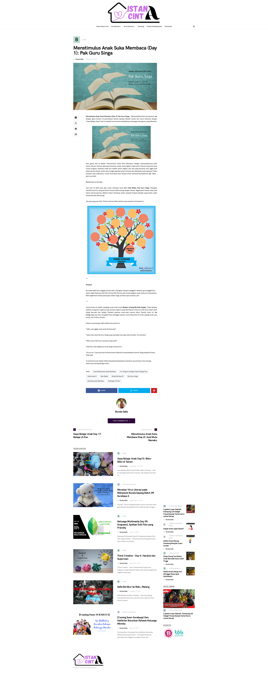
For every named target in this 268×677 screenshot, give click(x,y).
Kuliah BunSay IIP (117, 376)
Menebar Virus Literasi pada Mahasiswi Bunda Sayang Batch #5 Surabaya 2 (135, 493)
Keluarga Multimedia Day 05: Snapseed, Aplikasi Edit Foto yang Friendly (135, 524)
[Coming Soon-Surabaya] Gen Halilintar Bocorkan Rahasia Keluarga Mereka (137, 620)
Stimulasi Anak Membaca (96, 381)
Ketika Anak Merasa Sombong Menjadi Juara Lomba (172, 543)
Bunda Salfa (79, 59)
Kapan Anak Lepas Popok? (173, 529)
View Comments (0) (120, 421)
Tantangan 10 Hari (114, 381)
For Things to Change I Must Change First (133, 371)
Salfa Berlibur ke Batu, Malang (133, 586)
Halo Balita (104, 376)
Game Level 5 (92, 376)
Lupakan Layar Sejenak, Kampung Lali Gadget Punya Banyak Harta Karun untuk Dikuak (173, 513)
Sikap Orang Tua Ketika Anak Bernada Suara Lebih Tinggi (173, 558)
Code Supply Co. (92, 667)
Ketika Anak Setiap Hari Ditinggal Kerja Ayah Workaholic (172, 574)
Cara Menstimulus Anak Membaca (105, 371)
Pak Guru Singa (133, 376)
